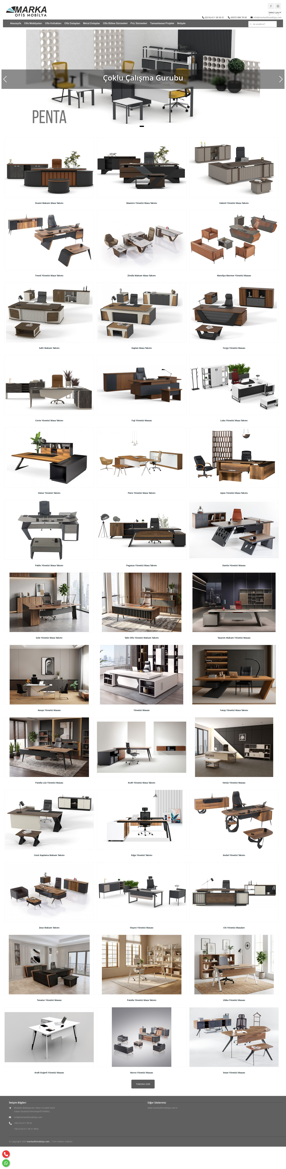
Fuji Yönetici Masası (142, 420)
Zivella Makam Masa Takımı (142, 275)
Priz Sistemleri (138, 23)
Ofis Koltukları (53, 23)
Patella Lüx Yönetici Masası (49, 782)
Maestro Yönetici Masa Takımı (141, 203)
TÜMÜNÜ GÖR (143, 1084)
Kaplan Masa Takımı (142, 348)
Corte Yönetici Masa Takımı (49, 420)
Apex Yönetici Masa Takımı (234, 493)
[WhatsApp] (6, 1163)
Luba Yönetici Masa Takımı (234, 420)
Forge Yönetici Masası (234, 348)
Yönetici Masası (142, 710)
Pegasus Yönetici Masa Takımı (141, 565)
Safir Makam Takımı (49, 348)
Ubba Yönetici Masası (234, 1000)
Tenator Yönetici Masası (49, 1000)
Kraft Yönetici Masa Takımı (141, 782)
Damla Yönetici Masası (233, 565)
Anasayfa (15, 23)
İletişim (181, 23)
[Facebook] (271, 6)
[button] (281, 79)
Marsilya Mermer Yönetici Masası (234, 275)
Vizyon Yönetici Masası (141, 927)
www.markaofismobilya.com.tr (163, 1107)
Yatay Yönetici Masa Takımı (234, 710)
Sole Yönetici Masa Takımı (49, 637)
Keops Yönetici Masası (49, 710)
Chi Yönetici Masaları (234, 927)
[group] (143, 79)
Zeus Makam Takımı (49, 927)
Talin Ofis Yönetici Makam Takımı (142, 637)
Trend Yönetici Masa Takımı (49, 275)
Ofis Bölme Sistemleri (115, 23)
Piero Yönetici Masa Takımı (141, 493)
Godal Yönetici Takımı (234, 855)
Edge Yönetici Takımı (141, 855)
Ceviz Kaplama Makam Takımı (49, 855)
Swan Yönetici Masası (234, 1072)
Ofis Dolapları (72, 23)
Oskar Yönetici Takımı (49, 493)
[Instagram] (278, 6)
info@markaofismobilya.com (267, 17)
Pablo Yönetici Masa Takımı (49, 565)
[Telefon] (6, 1154)
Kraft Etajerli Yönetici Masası (49, 1072)
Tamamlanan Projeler (162, 23)
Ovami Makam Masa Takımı (49, 203)
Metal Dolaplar (91, 23)
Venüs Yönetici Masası (234, 782)
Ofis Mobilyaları (33, 23)
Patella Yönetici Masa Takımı (141, 1000)
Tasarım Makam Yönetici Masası (234, 637)
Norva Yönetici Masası (141, 1072)
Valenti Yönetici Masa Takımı (234, 203)
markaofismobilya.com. (38, 1141)
